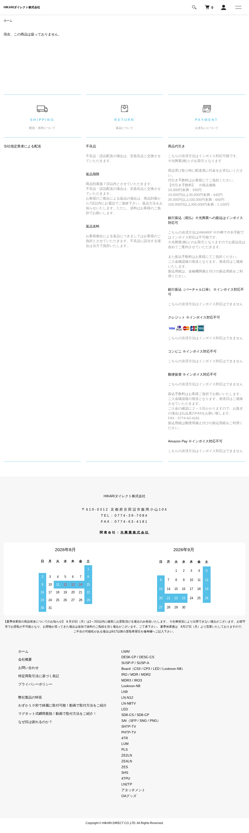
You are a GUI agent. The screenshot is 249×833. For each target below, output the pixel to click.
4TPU (125, 778)
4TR (124, 738)
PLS (124, 749)
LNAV (125, 651)
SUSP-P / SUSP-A (135, 663)
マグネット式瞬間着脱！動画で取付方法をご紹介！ (57, 713)
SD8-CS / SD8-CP (135, 715)
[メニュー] (238, 7)
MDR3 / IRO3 (131, 680)
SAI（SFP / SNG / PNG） (140, 721)
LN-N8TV (128, 703)
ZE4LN (126, 761)
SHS (124, 772)
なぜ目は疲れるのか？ (35, 722)
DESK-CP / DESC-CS (137, 657)
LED (124, 709)
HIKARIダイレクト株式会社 (22, 7)
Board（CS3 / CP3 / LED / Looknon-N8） (153, 669)
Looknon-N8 (130, 686)
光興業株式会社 (134, 532)
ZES (124, 767)
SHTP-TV (128, 726)
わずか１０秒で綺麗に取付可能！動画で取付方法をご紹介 (62, 705)
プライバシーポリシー (35, 684)
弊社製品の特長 (30, 697)
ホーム (8, 20)
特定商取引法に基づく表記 (38, 676)
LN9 (124, 692)
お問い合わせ (28, 668)
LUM (125, 744)
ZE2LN (126, 755)
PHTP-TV (128, 732)
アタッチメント (133, 790)
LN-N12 (127, 697)
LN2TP (126, 784)
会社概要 (25, 659)
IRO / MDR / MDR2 (136, 674)
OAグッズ (128, 796)
